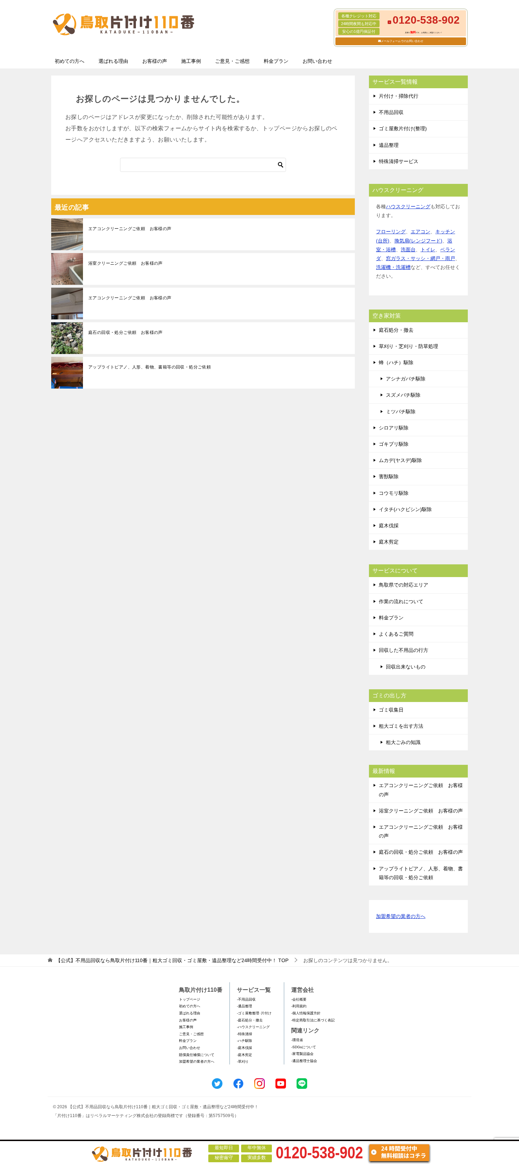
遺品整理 (389, 145)
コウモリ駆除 (393, 493)
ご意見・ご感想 (232, 61)
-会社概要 (298, 999)
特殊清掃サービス (398, 161)
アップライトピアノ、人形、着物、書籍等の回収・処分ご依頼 (149, 367)
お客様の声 (154, 61)
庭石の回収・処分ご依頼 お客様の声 (125, 332)
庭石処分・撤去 (396, 330)
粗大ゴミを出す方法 (401, 726)
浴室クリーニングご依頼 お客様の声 (125, 263)
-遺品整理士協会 (304, 1061)
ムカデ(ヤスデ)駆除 (400, 460)
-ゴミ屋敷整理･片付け (254, 1013)
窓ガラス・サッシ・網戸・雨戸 (420, 258)
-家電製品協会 (302, 1054)
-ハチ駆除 (244, 1041)
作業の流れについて (401, 601)
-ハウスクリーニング (253, 1027)
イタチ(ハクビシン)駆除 (405, 509)
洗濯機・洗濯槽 (393, 267)
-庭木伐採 (244, 1048)
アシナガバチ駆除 (405, 379)
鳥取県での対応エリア (403, 585)
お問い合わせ (317, 61)
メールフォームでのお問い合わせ (402, 41)
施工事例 (191, 61)
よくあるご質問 (396, 634)
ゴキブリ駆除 (393, 444)
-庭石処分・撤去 (250, 1020)
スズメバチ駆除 (403, 395)
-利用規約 (298, 1006)
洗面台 (408, 249)
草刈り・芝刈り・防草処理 (408, 346)
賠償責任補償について (196, 1055)
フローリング (391, 231)
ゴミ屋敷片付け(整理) (403, 128)
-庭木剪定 (244, 1055)
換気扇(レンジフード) (418, 241)
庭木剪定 (389, 542)
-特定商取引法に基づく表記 (313, 1020)
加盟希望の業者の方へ (400, 916)
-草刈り (243, 1061)
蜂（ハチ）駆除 (396, 362)
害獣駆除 (389, 476)
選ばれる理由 (113, 61)
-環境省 (297, 1040)
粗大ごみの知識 (403, 742)
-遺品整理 (244, 1006)
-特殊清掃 (244, 1034)
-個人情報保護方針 (306, 1013)
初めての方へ (69, 61)
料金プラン (276, 61)
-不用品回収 (246, 999)
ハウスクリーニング (408, 206)
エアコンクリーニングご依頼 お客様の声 (130, 228)
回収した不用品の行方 (403, 650)
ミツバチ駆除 (401, 411)
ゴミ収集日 (391, 710)
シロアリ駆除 (393, 428)
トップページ (189, 999)
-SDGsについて (303, 1047)
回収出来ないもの (405, 667)
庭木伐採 (389, 525)
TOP (172, 960)
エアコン (420, 231)
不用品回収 (391, 112)
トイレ (427, 249)
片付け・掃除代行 (398, 96)
